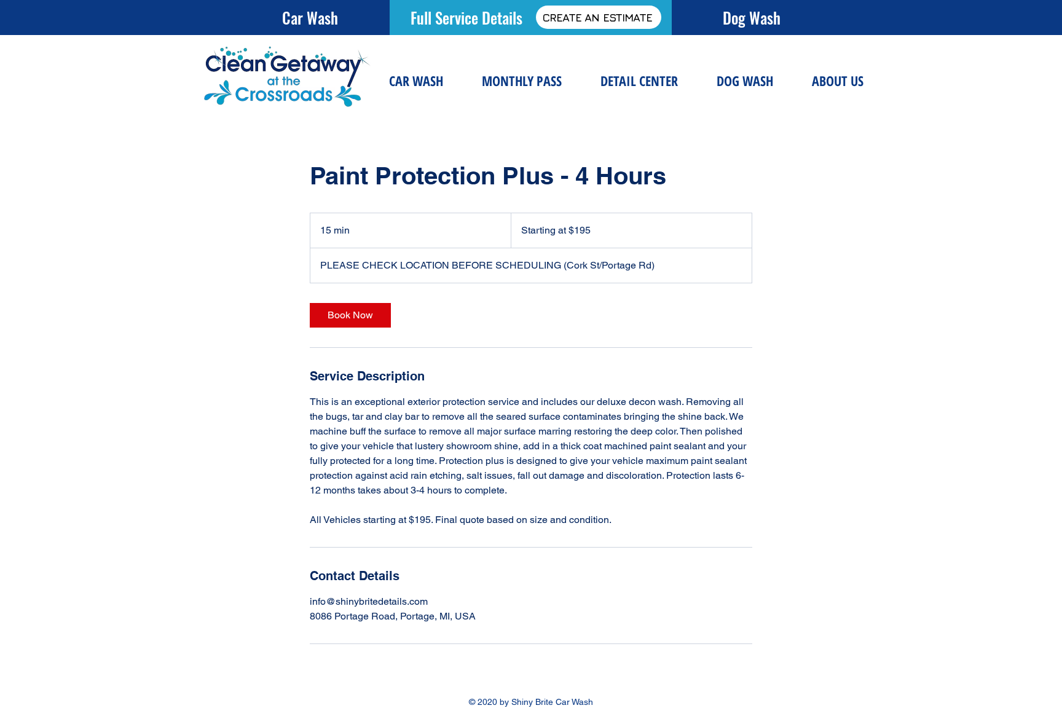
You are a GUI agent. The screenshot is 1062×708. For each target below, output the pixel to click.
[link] (350, 315)
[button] (639, 81)
